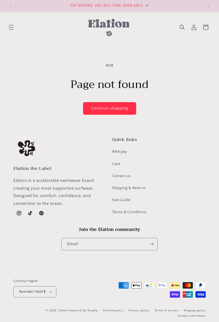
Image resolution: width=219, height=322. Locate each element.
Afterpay (119, 152)
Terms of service (166, 310)
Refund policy (113, 310)
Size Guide (121, 200)
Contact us (121, 176)
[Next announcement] (208, 6)
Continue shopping (109, 108)
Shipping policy (195, 310)
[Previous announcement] (10, 6)
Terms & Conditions (129, 212)
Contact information (192, 315)
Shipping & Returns (129, 188)
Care (116, 164)
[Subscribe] (151, 244)
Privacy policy (138, 310)
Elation (63, 310)
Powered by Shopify (83, 310)
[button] (11, 27)
